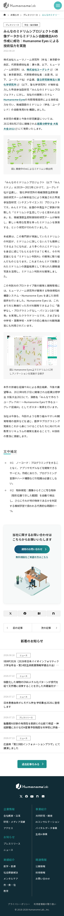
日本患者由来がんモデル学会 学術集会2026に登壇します (32, 704)
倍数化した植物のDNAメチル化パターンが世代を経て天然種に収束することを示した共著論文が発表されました (31, 684)
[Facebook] (26, 796)
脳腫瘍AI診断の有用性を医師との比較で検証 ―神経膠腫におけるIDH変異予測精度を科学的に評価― (32, 725)
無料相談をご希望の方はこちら (32, 557)
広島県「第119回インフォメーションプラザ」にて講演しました (32, 746)
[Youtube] (32, 796)
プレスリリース (12, 24)
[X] (21, 796)
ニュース (23, 655)
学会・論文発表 (31, 24)
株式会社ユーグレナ (38, 69)
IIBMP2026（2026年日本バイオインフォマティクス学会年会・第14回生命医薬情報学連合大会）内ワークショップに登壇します (31, 663)
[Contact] (43, 796)
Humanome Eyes (14, 99)
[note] (37, 796)
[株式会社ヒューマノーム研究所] (19, 5)
